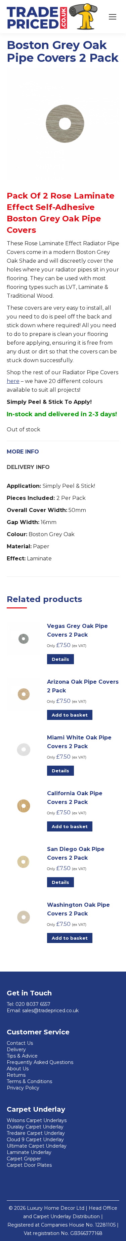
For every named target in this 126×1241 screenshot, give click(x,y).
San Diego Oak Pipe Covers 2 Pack (75, 853)
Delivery (16, 1049)
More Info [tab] (23, 451)
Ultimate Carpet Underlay (37, 1146)
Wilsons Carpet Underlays (37, 1120)
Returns (16, 1075)
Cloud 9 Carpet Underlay (35, 1140)
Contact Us (20, 1043)
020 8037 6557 (32, 1004)
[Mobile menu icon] (112, 17)
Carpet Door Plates (29, 1165)
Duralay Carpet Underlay (35, 1127)
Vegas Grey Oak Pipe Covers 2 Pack (77, 630)
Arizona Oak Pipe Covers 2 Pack (83, 686)
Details (60, 659)
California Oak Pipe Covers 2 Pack (74, 797)
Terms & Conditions (29, 1081)
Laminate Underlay (29, 1152)
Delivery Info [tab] (28, 467)
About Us (18, 1069)
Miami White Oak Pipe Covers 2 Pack (79, 742)
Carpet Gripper (24, 1159)
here (13, 381)
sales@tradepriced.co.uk (50, 1011)
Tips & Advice (22, 1056)
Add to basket (70, 715)
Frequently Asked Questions (40, 1062)
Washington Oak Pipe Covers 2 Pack (78, 909)
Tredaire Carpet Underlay (36, 1133)
